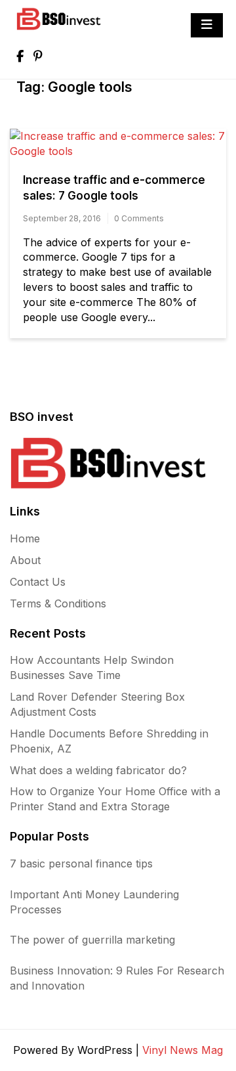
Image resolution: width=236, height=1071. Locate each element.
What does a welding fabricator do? (98, 770)
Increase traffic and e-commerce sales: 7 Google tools (114, 187)
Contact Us (38, 581)
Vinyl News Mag (182, 1050)
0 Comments (139, 218)
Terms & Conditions (58, 603)
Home (25, 538)
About (25, 560)
